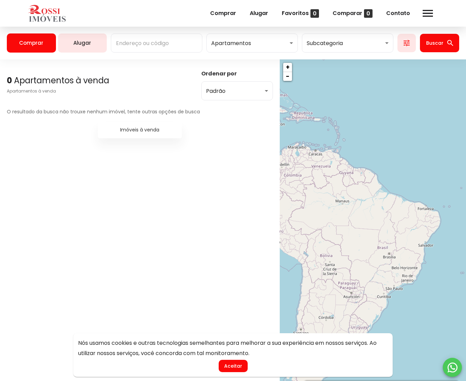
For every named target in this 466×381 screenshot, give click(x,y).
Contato (398, 13)
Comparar (351, 13)
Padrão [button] (215, 91)
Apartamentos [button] (231, 43)
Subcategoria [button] (325, 43)
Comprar (223, 13)
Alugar (259, 13)
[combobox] (156, 43)
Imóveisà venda (139, 129)
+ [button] (288, 67)
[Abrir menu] (428, 13)
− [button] (287, 76)
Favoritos (299, 13)
